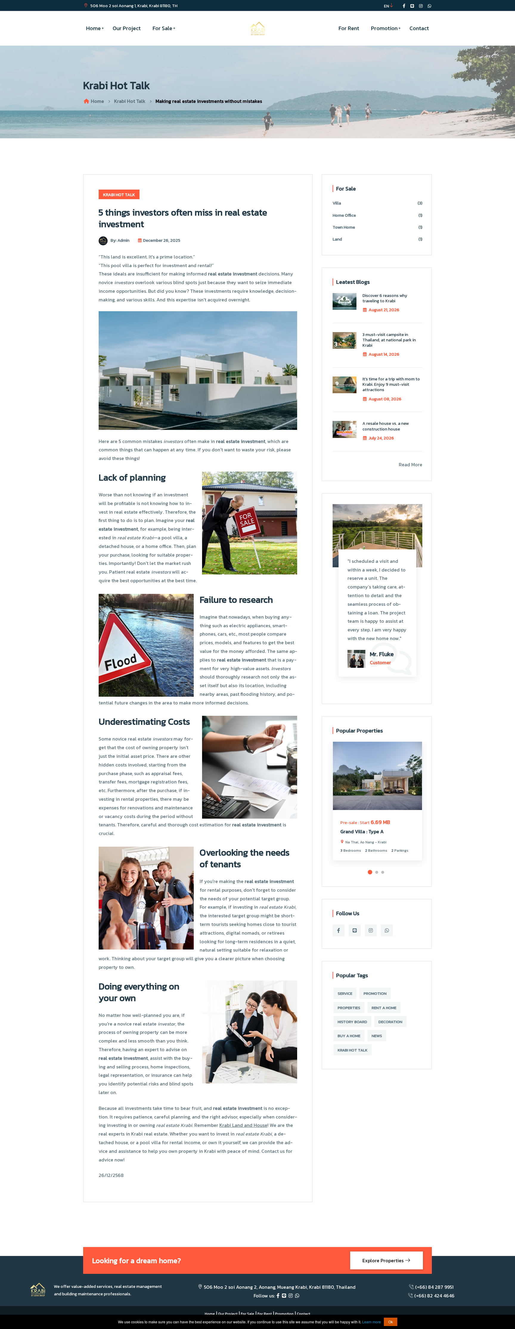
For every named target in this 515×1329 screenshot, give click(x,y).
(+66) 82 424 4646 (434, 1295)
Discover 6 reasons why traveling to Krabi (384, 298)
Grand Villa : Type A (362, 831)
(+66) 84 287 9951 (434, 1287)
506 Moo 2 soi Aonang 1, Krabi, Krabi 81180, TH (133, 6)
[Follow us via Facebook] (404, 6)
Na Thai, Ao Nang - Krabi (366, 842)
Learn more (371, 1321)
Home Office (377, 215)
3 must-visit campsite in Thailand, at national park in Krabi (389, 340)
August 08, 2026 (385, 399)
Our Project (127, 28)
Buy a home (349, 1036)
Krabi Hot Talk (129, 101)
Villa (377, 203)
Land (377, 239)
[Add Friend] (412, 6)
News (377, 1036)
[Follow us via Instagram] (420, 6)
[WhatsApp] (297, 1295)
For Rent (349, 28)
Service (345, 993)
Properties (349, 1008)
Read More (410, 464)
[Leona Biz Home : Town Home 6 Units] (377, 776)
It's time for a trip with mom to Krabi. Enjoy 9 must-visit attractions (391, 384)
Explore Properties (383, 1260)
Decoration (390, 1022)
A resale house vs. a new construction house (385, 426)
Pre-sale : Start (355, 823)
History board (352, 1022)
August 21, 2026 (384, 310)
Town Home (377, 227)
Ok (390, 1321)
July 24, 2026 (381, 438)
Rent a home (384, 1008)
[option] (377, 805)
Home (93, 28)
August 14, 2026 (384, 354)
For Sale (162, 28)
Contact (419, 28)
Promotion (384, 28)
